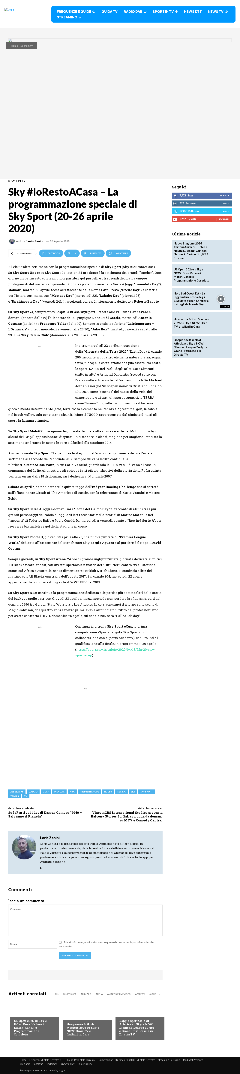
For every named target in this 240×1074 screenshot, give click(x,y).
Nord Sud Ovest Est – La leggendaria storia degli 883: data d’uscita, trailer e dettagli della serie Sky (191, 299)
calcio (33, 791)
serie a (121, 791)
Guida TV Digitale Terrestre (81, 1060)
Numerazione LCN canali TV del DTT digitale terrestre (127, 1060)
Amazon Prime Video (119, 994)
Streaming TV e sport (169, 1060)
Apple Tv (140, 994)
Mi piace (224, 195)
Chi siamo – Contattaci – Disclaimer (38, 1064)
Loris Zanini (35, 241)
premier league (89, 791)
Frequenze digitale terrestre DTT (46, 1060)
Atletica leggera (130, 1013)
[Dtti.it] (27, 14)
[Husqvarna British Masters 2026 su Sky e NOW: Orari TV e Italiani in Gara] (85, 1019)
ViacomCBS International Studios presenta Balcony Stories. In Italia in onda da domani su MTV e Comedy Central (127, 816)
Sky (133, 791)
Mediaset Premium (193, 1060)
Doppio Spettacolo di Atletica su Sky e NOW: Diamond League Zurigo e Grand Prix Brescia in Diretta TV (136, 1027)
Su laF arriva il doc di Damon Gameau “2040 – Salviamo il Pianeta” (45, 814)
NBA (72, 791)
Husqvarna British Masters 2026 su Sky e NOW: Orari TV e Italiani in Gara (83, 1029)
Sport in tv (26, 45)
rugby (108, 791)
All (57, 994)
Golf (70, 1017)
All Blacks (16, 791)
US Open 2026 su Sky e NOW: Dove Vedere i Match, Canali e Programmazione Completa (30, 1027)
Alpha (99, 994)
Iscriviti (224, 219)
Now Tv (19, 1013)
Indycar (59, 791)
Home (14, 45)
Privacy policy (67, 1064)
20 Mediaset (69, 994)
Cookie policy (84, 1064)
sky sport (146, 791)
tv (25, 796)
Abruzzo (86, 994)
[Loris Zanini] (12, 241)
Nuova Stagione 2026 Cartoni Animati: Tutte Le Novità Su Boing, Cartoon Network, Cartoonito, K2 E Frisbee (191, 251)
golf (46, 791)
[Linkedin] (41, 867)
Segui (226, 203)
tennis (14, 796)
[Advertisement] (39, 374)
